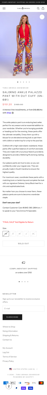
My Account (8, 348)
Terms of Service (10, 356)
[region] (23, 269)
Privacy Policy (8, 361)
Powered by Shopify (23, 377)
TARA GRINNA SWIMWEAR (16, 88)
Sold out (23, 243)
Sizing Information (10, 331)
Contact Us (7, 340)
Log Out (6, 352)
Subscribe (12, 317)
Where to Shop (9, 327)
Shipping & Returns (11, 335)
